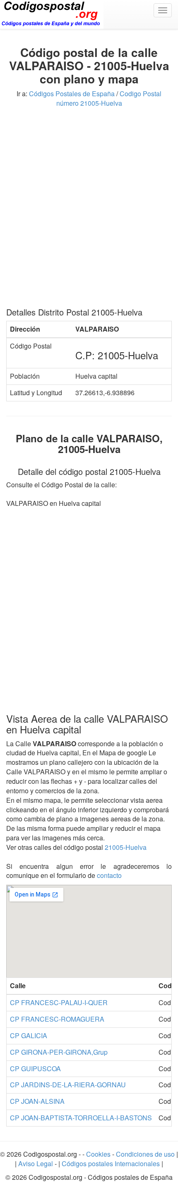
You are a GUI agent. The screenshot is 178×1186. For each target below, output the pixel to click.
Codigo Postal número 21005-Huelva (109, 98)
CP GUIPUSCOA (35, 1068)
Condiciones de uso (145, 1154)
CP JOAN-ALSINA (37, 1101)
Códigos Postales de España (72, 93)
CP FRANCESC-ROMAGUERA (57, 1019)
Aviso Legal (36, 1163)
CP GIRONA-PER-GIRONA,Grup (59, 1052)
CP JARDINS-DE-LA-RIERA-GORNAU (68, 1084)
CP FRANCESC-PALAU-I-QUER (59, 1002)
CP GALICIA (28, 1035)
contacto (109, 875)
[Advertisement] (89, 210)
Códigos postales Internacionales (111, 1163)
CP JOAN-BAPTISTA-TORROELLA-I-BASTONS (81, 1117)
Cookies (99, 1154)
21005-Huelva (126, 847)
